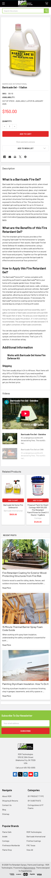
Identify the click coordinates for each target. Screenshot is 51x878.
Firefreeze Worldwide (11, 845)
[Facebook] (4, 157)
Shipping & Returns (10, 800)
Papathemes (26, 870)
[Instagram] (25, 774)
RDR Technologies (34, 832)
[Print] (15, 157)
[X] (20, 157)
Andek (4, 836)
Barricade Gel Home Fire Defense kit (13, 506)
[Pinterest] (25, 157)
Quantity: (7, 121)
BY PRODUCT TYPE (36, 796)
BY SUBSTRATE (34, 800)
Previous (3, 500)
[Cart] (47, 3)
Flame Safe (6, 832)
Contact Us (7, 805)
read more (6, 588)
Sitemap (5, 814)
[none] (25, 49)
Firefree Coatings (33, 841)
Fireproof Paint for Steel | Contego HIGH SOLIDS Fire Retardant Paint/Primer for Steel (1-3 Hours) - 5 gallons (38, 510)
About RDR (6, 796)
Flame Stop (7, 850)
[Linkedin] (36, 774)
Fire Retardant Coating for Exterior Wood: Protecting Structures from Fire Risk (24, 574)
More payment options (25, 141)
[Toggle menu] (3, 3)
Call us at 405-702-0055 (25, 767)
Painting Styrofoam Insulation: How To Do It (25, 683)
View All (29, 850)
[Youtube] (30, 774)
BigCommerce (29, 867)
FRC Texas (30, 845)
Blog (4, 809)
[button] (25, 148)
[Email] (10, 157)
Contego (5, 841)
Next (47, 500)
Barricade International (35, 836)
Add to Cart (13, 500)
